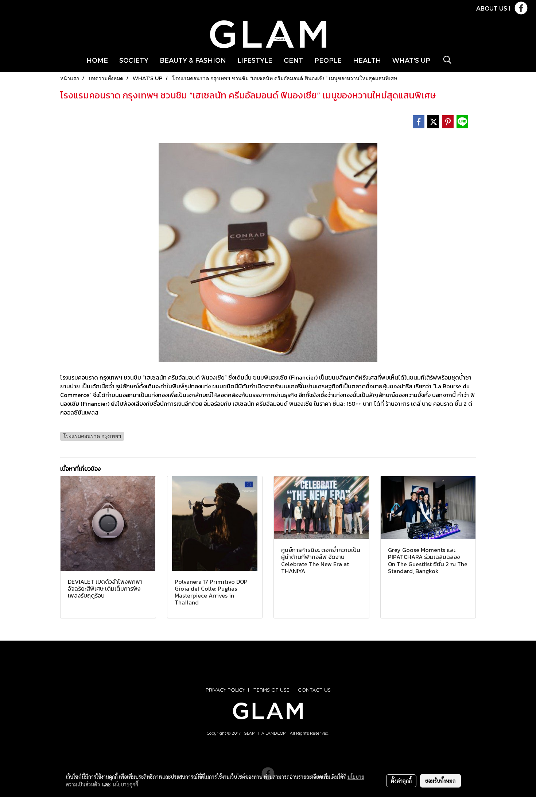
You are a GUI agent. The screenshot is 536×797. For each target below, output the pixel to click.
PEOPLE (328, 60)
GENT (293, 60)
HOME (97, 60)
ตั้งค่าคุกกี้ (401, 780)
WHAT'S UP (411, 60)
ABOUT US (491, 8)
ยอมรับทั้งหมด (440, 780)
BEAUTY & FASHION (193, 60)
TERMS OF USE (271, 690)
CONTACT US (314, 690)
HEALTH (367, 60)
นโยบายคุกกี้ (125, 784)
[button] (447, 60)
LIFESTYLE (254, 60)
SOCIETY (133, 60)
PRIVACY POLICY (225, 690)
